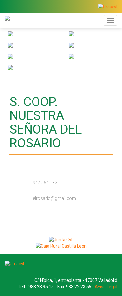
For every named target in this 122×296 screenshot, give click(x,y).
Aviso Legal (106, 286)
